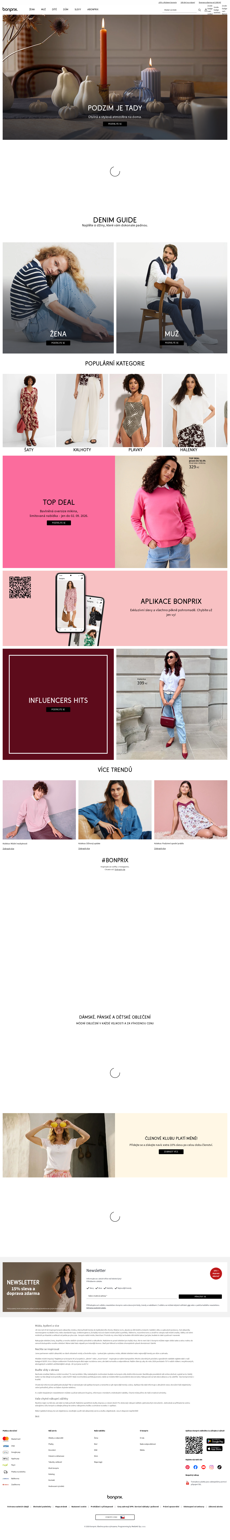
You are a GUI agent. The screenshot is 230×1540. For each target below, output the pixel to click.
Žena (96, 1438)
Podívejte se (115, 124)
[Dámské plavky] (135, 413)
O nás (142, 1438)
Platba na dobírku (18, 1471)
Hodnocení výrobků (56, 1486)
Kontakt (51, 1480)
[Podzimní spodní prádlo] (190, 815)
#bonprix (115, 860)
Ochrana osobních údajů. (96, 1308)
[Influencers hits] (171, 704)
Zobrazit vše (120, 869)
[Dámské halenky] (189, 413)
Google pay (15, 1452)
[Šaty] (29, 413)
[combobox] (179, 10)
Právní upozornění (171, 1507)
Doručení (52, 1450)
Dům (96, 1456)
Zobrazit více (171, 1152)
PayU (13, 1465)
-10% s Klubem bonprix (167, 2)
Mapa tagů (98, 1462)
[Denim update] (114, 815)
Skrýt (37, 1416)
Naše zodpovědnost (148, 1444)
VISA (13, 1446)
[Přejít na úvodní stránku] (16, 9)
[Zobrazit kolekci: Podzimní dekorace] (115, 77)
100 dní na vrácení (188, 2)
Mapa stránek (61, 1507)
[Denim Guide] (58, 298)
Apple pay (15, 1458)
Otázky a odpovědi (55, 1438)
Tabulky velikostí (55, 1462)
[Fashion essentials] (39, 815)
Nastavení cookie (79, 1507)
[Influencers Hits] (58, 704)
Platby (51, 1444)
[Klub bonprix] (59, 1145)
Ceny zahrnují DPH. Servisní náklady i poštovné (138, 1507)
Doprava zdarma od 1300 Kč (210, 2)
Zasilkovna (15, 1484)
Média (142, 1450)
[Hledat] (199, 9)
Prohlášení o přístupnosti (102, 1507)
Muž (95, 1444)
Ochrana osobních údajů (18, 1507)
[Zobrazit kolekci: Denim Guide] (115, 222)
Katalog (51, 1474)
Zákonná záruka (216, 1507)
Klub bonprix (53, 1468)
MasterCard (15, 1439)
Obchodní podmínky (42, 1507)
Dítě (95, 1450)
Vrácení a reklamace (56, 1456)
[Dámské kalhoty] (82, 413)
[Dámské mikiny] (59, 512)
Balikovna (15, 1478)
